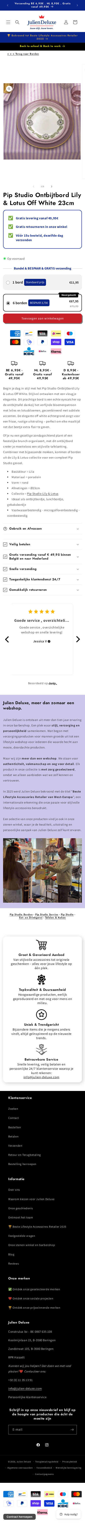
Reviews (13, 1263)
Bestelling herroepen (22, 1164)
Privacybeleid (69, 1461)
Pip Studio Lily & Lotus (42, 493)
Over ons (14, 1190)
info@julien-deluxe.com (41, 1077)
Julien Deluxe (24, 1461)
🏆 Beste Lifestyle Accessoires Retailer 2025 (37, 1226)
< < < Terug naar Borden (23, 54)
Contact (13, 1118)
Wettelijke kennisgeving (68, 1467)
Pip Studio (67, 914)
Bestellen (14, 1127)
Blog (11, 1254)
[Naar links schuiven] (33, 186)
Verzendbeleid (44, 1467)
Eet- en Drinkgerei (30, 917)
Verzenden (15, 1145)
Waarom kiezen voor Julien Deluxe (31, 1199)
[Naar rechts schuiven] (51, 186)
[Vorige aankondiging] (7, 5)
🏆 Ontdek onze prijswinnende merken (34, 1307)
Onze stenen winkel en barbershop (31, 1245)
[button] (8, 22)
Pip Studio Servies (46, 914)
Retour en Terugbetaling (24, 1155)
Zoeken (13, 1109)
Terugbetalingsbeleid (46, 1461)
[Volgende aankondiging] (77, 5)
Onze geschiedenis (20, 1208)
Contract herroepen (19, 1516)
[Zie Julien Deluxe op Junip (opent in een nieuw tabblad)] (53, 683)
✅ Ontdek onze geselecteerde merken (34, 1289)
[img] (49, 641)
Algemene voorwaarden (20, 1467)
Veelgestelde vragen (21, 1236)
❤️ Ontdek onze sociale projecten (30, 1298)
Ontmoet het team (20, 1217)
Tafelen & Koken (55, 917)
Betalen (13, 1136)
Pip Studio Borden (21, 914)
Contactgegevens (44, 1474)
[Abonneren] (72, 1429)
